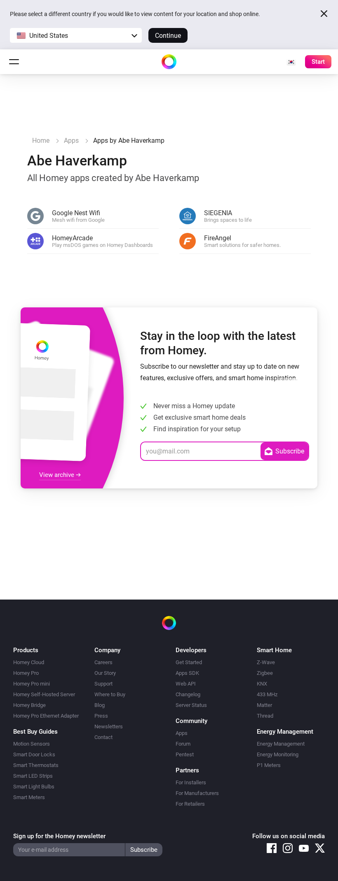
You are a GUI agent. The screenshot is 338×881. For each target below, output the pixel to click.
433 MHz (267, 694)
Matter (264, 705)
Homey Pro (26, 673)
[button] (76, 35)
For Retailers (190, 804)
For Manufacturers (197, 793)
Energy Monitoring (277, 754)
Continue (168, 36)
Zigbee (265, 673)
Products (25, 650)
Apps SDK (187, 673)
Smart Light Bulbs (33, 786)
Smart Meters (29, 797)
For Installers (191, 782)
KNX (262, 684)
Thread (265, 716)
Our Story (105, 673)
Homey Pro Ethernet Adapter (46, 716)
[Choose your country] (291, 61)
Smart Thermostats (36, 765)
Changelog (188, 694)
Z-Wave (266, 662)
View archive (57, 475)
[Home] (169, 61)
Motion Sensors (31, 744)
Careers (103, 662)
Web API (186, 684)
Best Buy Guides (35, 731)
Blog (99, 705)
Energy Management (281, 744)
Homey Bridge (29, 705)
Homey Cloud (28, 662)
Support (103, 684)
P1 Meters (269, 765)
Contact (103, 737)
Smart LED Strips (33, 776)
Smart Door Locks (34, 754)
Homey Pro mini (31, 684)
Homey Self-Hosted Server (44, 694)
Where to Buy (109, 694)
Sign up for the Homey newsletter (59, 836)
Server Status (191, 705)
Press (101, 716)
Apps (182, 733)
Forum (183, 744)
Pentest (185, 754)
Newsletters (108, 726)
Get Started (189, 662)
